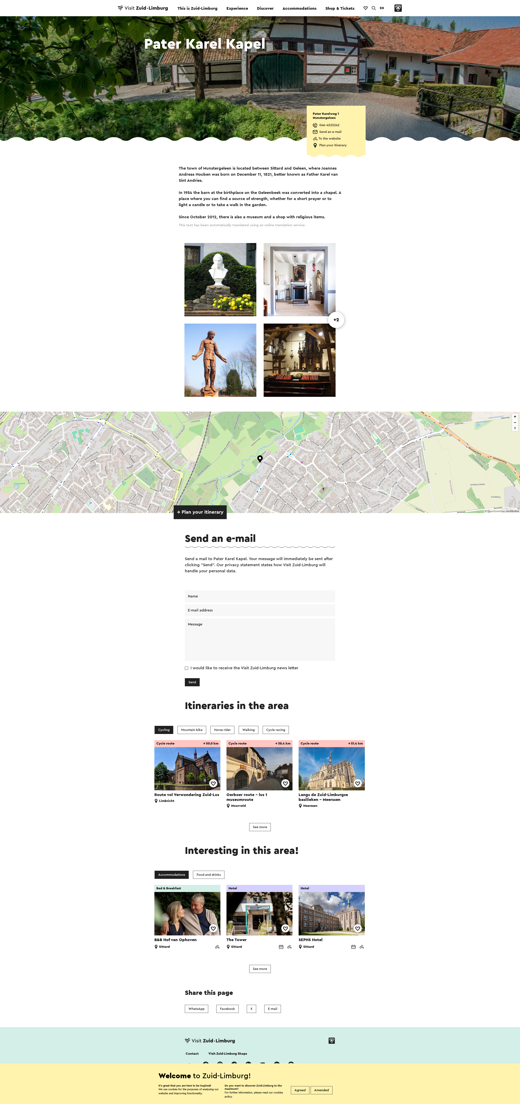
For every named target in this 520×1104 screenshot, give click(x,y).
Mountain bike (192, 730)
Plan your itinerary (333, 145)
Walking (248, 730)
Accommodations (299, 8)
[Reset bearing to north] (515, 428)
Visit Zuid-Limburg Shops (227, 1053)
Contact (192, 1053)
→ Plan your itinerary (200, 512)
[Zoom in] (515, 417)
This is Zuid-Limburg (198, 8)
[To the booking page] (281, 947)
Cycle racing (275, 730)
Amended (321, 1090)
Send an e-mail (330, 131)
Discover (265, 8)
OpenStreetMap (496, 511)
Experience (237, 8)
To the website (329, 138)
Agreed (300, 1090)
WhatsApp (196, 1008)
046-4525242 (329, 125)
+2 (336, 319)
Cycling (164, 730)
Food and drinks (209, 874)
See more (260, 827)
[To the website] (217, 947)
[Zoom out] (515, 422)
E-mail (272, 1008)
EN (382, 8)
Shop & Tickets (339, 8)
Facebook (227, 1008)
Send (192, 682)
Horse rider (222, 730)
